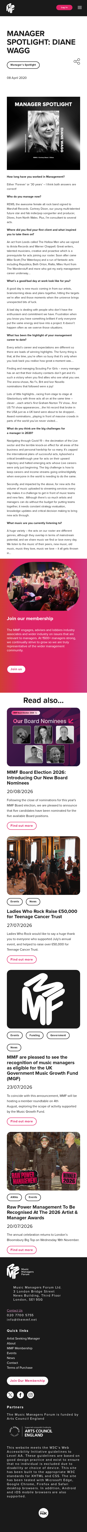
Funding (35, 1035)
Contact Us (14, 1310)
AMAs (14, 1197)
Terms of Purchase (20, 1367)
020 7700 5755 (20, 1315)
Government (58, 1035)
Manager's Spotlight (23, 65)
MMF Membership (19, 1348)
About (11, 1343)
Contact (12, 1362)
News (33, 901)
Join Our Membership (27, 1380)
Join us (16, 669)
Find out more (22, 825)
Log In (64, 7)
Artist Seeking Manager (23, 1338)
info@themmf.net (22, 1319)
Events (15, 901)
